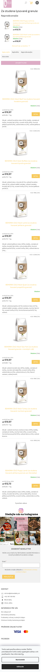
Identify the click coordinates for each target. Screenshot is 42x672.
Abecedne (5, 57)
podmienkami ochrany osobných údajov (26, 571)
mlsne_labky (8, 603)
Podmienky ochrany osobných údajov (13, 617)
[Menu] (37, 3)
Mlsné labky (8, 600)
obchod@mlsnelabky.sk (12, 593)
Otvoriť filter (21, 63)
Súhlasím (20, 666)
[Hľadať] (26, 3)
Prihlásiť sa (8, 577)
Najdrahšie (15, 52)
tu (23, 654)
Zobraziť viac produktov (20, 46)
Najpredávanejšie (26, 52)
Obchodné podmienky (8, 615)
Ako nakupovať (6, 612)
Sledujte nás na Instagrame (21, 514)
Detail (35, 114)
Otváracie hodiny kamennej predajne (13, 620)
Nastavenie (20, 659)
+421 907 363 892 (9, 596)
